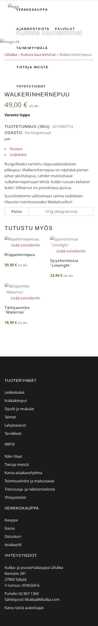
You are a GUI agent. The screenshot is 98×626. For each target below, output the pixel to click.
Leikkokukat (15, 392)
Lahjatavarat (15, 425)
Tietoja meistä (17, 464)
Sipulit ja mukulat (19, 408)
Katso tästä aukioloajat (24, 607)
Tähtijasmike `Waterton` (17, 310)
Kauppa (11, 520)
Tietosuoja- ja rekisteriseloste (30, 489)
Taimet (10, 417)
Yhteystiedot (15, 497)
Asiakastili (13, 544)
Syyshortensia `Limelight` (64, 263)
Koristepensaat (38, 132)
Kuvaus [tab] (16, 148)
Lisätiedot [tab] (18, 154)
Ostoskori (13, 536)
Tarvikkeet (13, 433)
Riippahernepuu (20, 255)
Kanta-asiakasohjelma (23, 472)
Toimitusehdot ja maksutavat (29, 480)
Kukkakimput (16, 400)
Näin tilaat (13, 456)
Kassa (10, 528)
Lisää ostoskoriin (25, 245)
